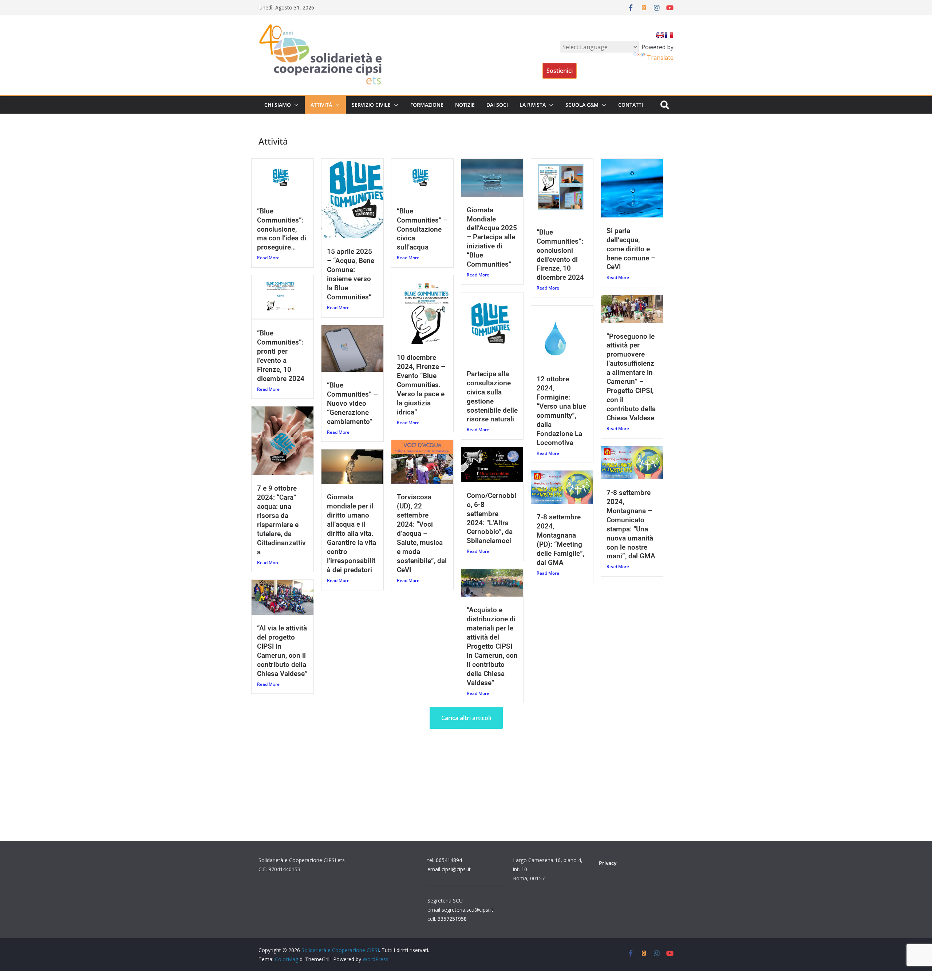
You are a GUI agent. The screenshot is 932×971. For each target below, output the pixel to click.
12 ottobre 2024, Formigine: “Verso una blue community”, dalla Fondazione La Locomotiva (561, 411)
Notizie (465, 104)
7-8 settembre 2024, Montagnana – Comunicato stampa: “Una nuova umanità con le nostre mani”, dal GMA (631, 524)
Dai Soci (497, 104)
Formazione (426, 104)
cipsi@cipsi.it (456, 869)
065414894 (449, 860)
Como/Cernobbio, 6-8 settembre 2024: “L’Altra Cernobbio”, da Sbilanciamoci (491, 518)
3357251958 (452, 918)
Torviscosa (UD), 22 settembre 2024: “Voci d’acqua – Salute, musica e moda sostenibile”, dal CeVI (422, 533)
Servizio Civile (371, 104)
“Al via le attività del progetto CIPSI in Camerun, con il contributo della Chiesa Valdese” (282, 651)
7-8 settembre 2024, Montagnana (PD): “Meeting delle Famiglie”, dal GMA (560, 540)
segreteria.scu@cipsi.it (467, 909)
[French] (669, 35)
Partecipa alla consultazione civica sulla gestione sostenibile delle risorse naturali (492, 397)
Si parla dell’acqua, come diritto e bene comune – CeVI (631, 249)
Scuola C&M (582, 104)
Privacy (608, 863)
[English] (660, 35)
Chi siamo (277, 104)
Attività (321, 104)
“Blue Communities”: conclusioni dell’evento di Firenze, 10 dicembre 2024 (560, 255)
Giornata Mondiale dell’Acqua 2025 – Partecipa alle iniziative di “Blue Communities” (492, 237)
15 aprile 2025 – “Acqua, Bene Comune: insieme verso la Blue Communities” (350, 274)
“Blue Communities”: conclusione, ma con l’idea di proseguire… (281, 229)
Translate (660, 58)
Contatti (630, 104)
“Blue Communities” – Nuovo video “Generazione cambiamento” (352, 403)
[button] (295, 105)
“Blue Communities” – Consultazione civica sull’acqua (422, 229)
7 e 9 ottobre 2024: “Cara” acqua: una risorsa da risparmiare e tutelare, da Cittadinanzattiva (281, 520)
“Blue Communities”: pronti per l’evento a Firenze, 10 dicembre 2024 (280, 356)
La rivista (533, 104)
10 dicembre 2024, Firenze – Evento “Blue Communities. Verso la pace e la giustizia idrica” (421, 384)
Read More (268, 258)
